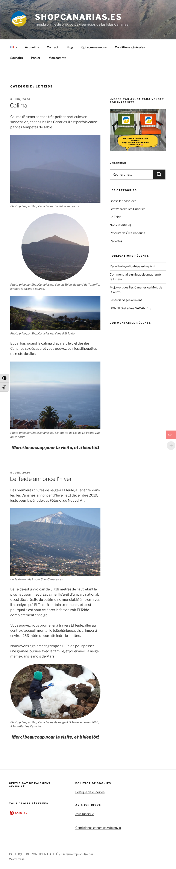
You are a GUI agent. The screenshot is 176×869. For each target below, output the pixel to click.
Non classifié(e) (120, 225)
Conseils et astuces (123, 201)
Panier (35, 58)
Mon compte (57, 58)
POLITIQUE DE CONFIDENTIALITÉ (33, 854)
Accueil (30, 47)
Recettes (116, 241)
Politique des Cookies (90, 792)
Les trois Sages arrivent (126, 300)
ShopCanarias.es (78, 17)
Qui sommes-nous (94, 47)
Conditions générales (130, 47)
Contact (52, 47)
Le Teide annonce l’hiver (41, 478)
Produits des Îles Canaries (127, 233)
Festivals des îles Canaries (127, 209)
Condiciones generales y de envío (98, 827)
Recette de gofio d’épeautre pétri (132, 266)
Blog (70, 47)
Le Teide (115, 217)
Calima (18, 105)
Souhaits (16, 58)
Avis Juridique (84, 814)
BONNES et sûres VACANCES (131, 308)
